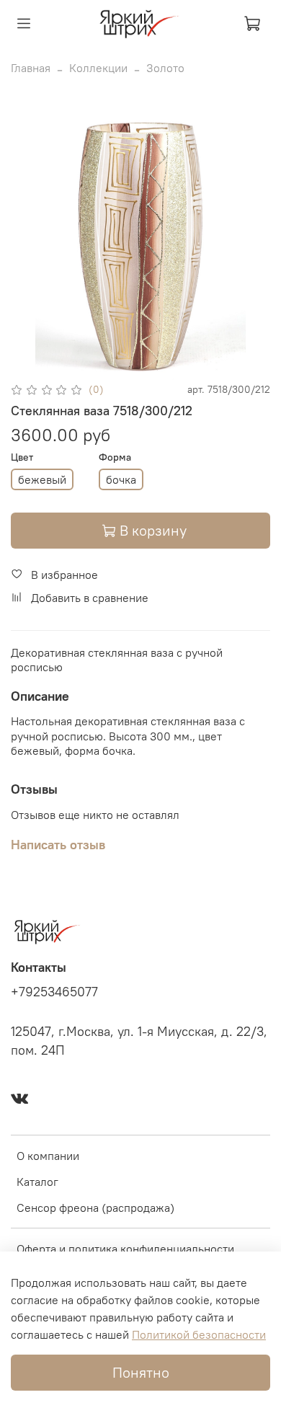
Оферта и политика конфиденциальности (125, 1248)
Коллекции (98, 68)
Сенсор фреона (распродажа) (95, 1207)
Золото (165, 68)
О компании (48, 1155)
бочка (121, 479)
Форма (115, 457)
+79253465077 (54, 992)
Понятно (140, 1372)
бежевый (42, 479)
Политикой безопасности (199, 1334)
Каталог (37, 1181)
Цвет (22, 457)
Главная (30, 68)
